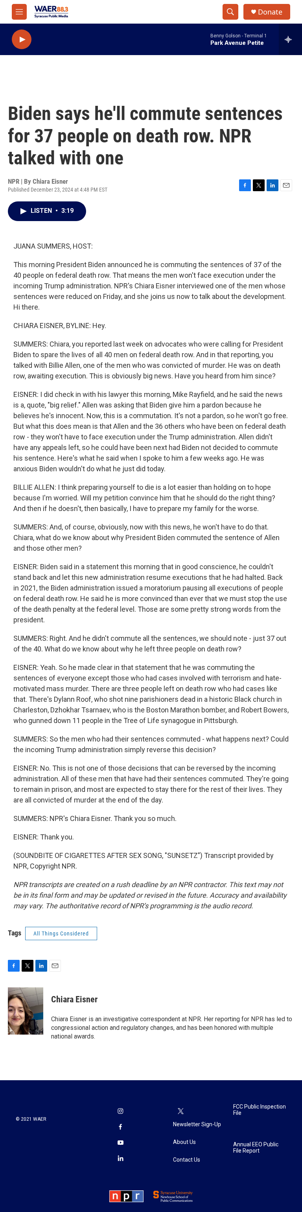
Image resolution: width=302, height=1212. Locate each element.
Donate (270, 12)
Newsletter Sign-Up (197, 1124)
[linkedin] (120, 1159)
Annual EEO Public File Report (255, 1148)
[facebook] (120, 1127)
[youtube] (120, 1143)
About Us (184, 1142)
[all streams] (290, 39)
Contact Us (186, 1160)
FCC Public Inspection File (259, 1110)
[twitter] (181, 1112)
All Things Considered (61, 933)
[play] (21, 39)
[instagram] (120, 1112)
